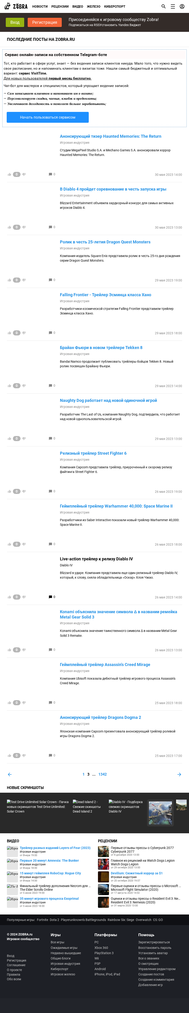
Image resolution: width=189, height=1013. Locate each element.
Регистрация (44, 22)
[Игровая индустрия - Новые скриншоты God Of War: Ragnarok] (160, 813)
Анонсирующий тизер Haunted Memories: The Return (110, 136)
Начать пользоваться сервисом (47, 117)
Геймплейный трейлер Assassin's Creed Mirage (105, 664)
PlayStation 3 (104, 953)
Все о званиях (148, 958)
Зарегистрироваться (154, 942)
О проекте (14, 970)
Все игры (57, 942)
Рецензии (60, 6)
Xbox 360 (101, 948)
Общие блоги (61, 958)
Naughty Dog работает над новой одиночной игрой (108, 400)
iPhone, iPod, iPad (107, 974)
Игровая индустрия (74, 142)
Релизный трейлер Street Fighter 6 (93, 453)
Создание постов (151, 974)
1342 (102, 774)
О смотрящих (148, 963)
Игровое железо (63, 974)
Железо (93, 6)
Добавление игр (150, 985)
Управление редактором (156, 969)
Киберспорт (114, 6)
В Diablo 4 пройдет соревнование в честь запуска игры (113, 189)
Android (100, 969)
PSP (97, 963)
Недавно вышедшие (66, 953)
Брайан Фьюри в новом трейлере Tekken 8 (101, 347)
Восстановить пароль (154, 948)
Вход (15, 22)
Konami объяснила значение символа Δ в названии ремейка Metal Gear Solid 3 (118, 614)
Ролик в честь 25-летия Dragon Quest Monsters (105, 241)
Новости (40, 6)
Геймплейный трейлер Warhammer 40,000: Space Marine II (116, 506)
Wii (96, 958)
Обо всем (14, 979)
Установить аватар (153, 953)
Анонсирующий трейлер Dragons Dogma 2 (100, 717)
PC (96, 942)
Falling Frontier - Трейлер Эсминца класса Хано (105, 294)
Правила (13, 974)
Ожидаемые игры (64, 948)
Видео (77, 6)
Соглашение (16, 965)
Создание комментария (156, 979)
